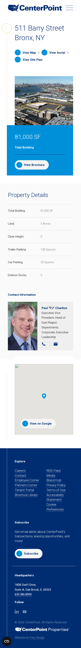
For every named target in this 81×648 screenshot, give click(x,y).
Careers (20, 471)
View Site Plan (32, 59)
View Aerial (57, 52)
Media (50, 475)
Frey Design (37, 638)
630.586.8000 (23, 594)
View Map (29, 52)
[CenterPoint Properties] (35, 8)
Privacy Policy (56, 485)
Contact (20, 475)
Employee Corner (27, 480)
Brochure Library (26, 495)
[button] (28, 553)
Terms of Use (56, 490)
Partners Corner (26, 485)
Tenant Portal (24, 490)
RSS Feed (53, 471)
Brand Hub (53, 480)
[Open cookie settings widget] (6, 641)
